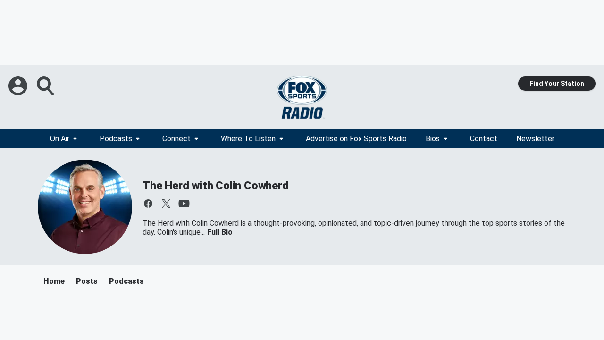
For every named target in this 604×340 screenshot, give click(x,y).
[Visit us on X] (166, 203)
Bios (433, 138)
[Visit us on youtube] (184, 203)
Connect (176, 138)
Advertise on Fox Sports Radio (356, 138)
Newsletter (535, 138)
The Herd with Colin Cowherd (216, 185)
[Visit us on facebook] (148, 203)
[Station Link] (302, 97)
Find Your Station (556, 83)
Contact (483, 138)
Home (54, 281)
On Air (59, 138)
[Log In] (18, 85)
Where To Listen (248, 138)
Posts (87, 281)
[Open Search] (46, 85)
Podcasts (116, 138)
